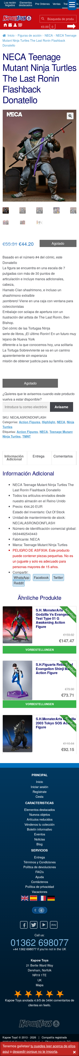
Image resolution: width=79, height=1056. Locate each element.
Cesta (39, 796)
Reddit (19, 583)
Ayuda (39, 877)
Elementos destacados (39, 809)
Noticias (19, 25)
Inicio (4, 25)
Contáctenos (9, 25)
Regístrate (40, 791)
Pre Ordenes (42, 3)
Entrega (39, 857)
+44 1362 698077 (24, 949)
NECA (49, 35)
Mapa (39, 985)
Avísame (61, 406)
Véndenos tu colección (39, 824)
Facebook (41, 577)
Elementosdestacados (25, 4)
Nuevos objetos (39, 814)
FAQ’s (39, 871)
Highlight (48, 422)
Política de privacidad (39, 886)
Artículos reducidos (39, 819)
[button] (70, 116)
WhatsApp (21, 577)
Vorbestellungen (39, 650)
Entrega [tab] (38, 456)
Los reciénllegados (10, 4)
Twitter (58, 577)
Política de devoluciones (39, 867)
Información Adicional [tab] (14, 457)
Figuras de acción (30, 35)
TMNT (26, 436)
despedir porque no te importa (35, 1051)
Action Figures (29, 422)
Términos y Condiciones (40, 862)
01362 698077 (40, 941)
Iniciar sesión (14, 25)
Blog (39, 844)
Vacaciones (39, 891)
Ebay (54, 925)
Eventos (39, 834)
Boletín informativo (39, 829)
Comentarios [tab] (63, 456)
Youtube (44, 925)
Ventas (56, 3)
